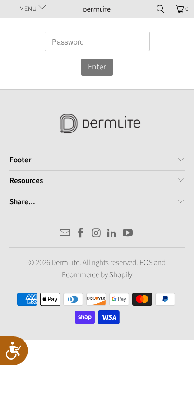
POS (145, 262)
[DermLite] (97, 9)
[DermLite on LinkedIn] (112, 234)
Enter (97, 67)
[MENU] (5, 9)
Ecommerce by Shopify (97, 274)
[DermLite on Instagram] (96, 234)
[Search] (160, 9)
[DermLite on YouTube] (128, 234)
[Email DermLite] (65, 234)
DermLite (65, 262)
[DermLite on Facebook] (81, 234)
